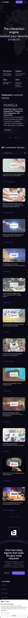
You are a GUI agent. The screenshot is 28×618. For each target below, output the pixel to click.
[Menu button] (24, 2)
